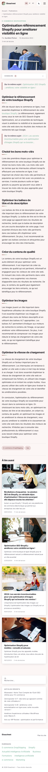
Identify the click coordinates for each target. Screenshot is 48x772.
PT (33, 3)
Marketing (20, 760)
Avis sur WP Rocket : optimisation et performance (23, 720)
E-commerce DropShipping (14, 21)
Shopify (31, 747)
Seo (27, 448)
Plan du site (42, 735)
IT (29, 3)
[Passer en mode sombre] (39, 3)
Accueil (4, 11)
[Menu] (44, 3)
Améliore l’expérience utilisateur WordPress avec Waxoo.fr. (21, 714)
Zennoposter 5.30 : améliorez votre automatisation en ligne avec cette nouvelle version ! (21, 707)
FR (26, 3)
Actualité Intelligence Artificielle (16, 751)
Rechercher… (9, 681)
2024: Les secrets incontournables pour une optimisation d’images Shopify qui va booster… (21, 139)
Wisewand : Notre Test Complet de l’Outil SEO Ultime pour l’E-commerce (22, 694)
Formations (7, 756)
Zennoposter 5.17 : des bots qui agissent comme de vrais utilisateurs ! (23, 700)
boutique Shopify (9, 113)
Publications (13, 11)
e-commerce (7, 760)
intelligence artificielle (24, 756)
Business (37, 751)
